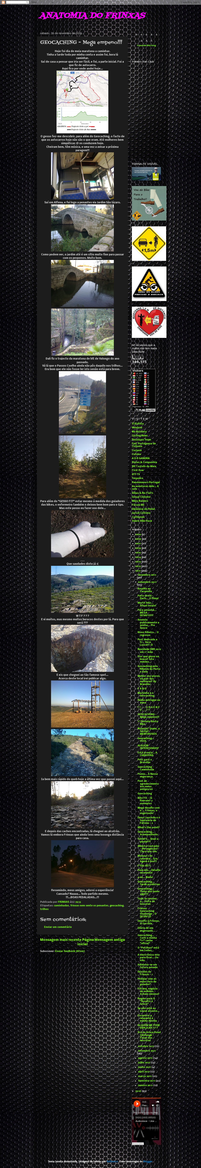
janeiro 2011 (145, 1085)
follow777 (112, 1161)
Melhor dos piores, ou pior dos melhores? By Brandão (149, 680)
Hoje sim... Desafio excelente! (149, 871)
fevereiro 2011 (147, 1081)
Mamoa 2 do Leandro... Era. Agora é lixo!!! (148, 859)
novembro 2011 (147, 582)
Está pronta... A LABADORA (147, 754)
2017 (138, 543)
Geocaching (145, 793)
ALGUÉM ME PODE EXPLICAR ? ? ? (149, 1026)
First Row (138, 470)
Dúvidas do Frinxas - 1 (145, 973)
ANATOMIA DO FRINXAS (92, 16)
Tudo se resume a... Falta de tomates (147, 902)
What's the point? (149, 827)
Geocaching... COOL (146, 739)
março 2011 (145, 1076)
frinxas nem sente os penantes (89, 905)
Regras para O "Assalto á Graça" (146, 1001)
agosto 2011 (145, 1058)
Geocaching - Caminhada (146, 768)
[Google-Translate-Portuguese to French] (141, 36)
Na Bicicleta (139, 432)
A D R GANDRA (141, 458)
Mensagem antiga (109, 940)
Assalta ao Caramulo (145, 590)
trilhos (44, 909)
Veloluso (137, 428)
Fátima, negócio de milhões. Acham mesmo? (148, 992)
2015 (138, 553)
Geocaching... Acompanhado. (148, 833)
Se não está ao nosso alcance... (149, 1009)
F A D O (142, 689)
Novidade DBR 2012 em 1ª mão (149, 650)
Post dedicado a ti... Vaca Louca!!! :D (147, 642)
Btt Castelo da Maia (144, 466)
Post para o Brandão (145, 761)
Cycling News (140, 436)
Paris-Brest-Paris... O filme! (148, 597)
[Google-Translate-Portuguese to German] (146, 36)
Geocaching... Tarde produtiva (149, 883)
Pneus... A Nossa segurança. (148, 775)
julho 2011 (144, 1062)
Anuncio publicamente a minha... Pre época (148, 624)
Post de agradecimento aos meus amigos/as (148, 785)
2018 (138, 539)
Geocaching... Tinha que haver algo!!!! (149, 892)
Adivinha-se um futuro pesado (148, 966)
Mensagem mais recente (60, 940)
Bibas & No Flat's (142, 493)
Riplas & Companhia (144, 462)
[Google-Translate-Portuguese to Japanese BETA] (156, 36)
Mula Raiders (140, 501)
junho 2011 (145, 1067)
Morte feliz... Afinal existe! (147, 604)
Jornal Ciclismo (141, 497)
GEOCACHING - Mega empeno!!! (148, 715)
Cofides (136, 454)
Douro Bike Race (142, 521)
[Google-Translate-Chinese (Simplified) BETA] (136, 36)
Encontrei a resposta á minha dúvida (147, 1018)
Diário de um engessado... (146, 929)
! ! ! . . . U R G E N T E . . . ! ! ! (149, 708)
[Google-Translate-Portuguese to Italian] (151, 36)
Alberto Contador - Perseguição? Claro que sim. (148, 849)
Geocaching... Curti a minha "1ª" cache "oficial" (147, 939)
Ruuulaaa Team (141, 440)
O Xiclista (138, 424)
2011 (138, 571)
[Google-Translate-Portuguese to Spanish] (151, 42)
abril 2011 (144, 1072)
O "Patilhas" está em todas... (148, 949)
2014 (138, 557)
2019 (138, 534)
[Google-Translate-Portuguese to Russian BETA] (146, 42)
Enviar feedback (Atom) (70, 951)
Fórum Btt (138, 505)
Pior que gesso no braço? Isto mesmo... (148, 659)
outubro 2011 (146, 1046)
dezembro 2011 (147, 575)
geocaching (117, 905)
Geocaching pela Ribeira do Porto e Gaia (149, 669)
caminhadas (61, 905)
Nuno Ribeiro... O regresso (148, 633)
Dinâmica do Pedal (143, 509)
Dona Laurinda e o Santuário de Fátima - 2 (149, 820)
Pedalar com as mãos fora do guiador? (147, 982)
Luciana (137, 450)
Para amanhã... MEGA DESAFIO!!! (147, 613)
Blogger (147, 1161)
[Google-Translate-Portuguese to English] (141, 42)
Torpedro (137, 478)
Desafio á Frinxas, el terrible (149, 922)
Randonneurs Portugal (146, 482)
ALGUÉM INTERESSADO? (148, 747)
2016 (138, 548)
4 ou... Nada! (145, 877)
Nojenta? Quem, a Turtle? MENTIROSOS (149, 732)
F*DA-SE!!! (144, 866)
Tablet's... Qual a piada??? (148, 840)
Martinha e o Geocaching (146, 694)
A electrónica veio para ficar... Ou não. (149, 958)
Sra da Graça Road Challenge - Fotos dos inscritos (149, 1036)
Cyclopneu (138, 517)
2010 (138, 1091)
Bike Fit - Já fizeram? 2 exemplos (145, 801)
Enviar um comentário (58, 927)
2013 (138, 562)
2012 (138, 566)
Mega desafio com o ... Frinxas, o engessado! (149, 811)
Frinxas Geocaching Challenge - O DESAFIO (147, 912)
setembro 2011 (147, 1051)
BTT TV (136, 474)
